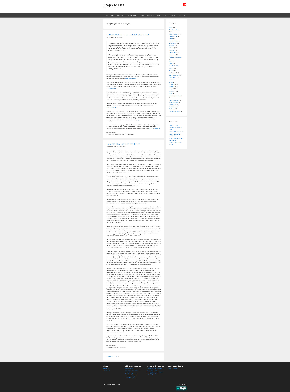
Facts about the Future (175, 57)
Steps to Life (114, 5)
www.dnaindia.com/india (131, 121)
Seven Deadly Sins (174, 100)
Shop (158, 15)
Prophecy (171, 84)
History (171, 70)
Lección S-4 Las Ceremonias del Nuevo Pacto (175, 127)
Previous (109, 356)
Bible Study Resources (131, 374)
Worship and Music (174, 111)
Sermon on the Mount (175, 96)
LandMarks (149, 15)
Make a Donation (173, 368)
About (112, 15)
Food (170, 63)
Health (171, 68)
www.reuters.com (130, 78)
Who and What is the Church (155, 372)
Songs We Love (173, 102)
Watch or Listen (132, 15)
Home (106, 15)
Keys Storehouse (174, 75)
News (142, 15)
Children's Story (173, 34)
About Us (106, 368)
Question (171, 87)
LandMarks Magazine (131, 376)
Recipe (171, 89)
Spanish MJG (172, 105)
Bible (170, 27)
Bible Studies (129, 368)
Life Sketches (172, 77)
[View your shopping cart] (184, 15)
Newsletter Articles (130, 378)
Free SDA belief (173, 66)
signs (123, 134)
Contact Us (172, 15)
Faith (170, 61)
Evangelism (172, 55)
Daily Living (172, 43)
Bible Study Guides (174, 30)
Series (170, 93)
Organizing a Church (153, 374)
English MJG (172, 52)
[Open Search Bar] (180, 15)
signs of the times (129, 134)
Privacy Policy (183, 384)
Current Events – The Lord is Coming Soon (128, 34)
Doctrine (171, 45)
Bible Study (120, 15)
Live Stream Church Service (154, 368)
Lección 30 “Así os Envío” (176, 132)
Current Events (112, 132)
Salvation (171, 91)
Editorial (171, 48)
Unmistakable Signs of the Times (123, 143)
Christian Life (173, 36)
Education (172, 50)
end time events (112, 347)
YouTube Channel (152, 370)
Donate (165, 15)
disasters (110, 134)
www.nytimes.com (111, 107)
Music (170, 80)
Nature (171, 82)
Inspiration (172, 73)
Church (171, 38)
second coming (117, 134)
